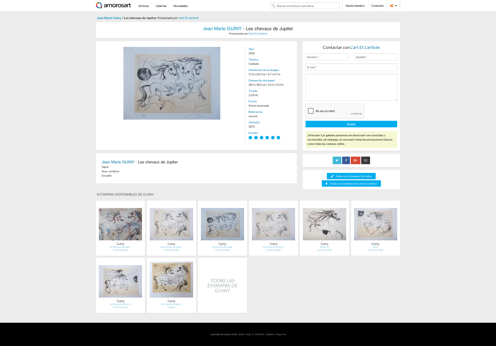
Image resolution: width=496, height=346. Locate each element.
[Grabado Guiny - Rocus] (375, 223)
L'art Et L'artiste (188, 18)
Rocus (375, 246)
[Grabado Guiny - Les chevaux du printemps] (273, 223)
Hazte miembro (355, 5)
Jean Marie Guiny (109, 18)
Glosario (270, 334)
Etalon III (324, 246)
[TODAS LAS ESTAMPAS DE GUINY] (222, 309)
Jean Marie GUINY (222, 28)
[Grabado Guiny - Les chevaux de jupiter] (171, 280)
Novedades (180, 6)
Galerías (161, 6)
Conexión (377, 5)
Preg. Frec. (281, 334)
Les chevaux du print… (273, 246)
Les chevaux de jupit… (171, 304)
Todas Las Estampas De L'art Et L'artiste (353, 183)
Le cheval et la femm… (120, 304)
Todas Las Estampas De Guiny (353, 176)
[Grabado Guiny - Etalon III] (324, 223)
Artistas (144, 6)
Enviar (351, 124)
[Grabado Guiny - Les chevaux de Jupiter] (120, 223)
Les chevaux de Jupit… (120, 246)
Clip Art (171, 307)
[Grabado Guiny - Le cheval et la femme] (120, 280)
